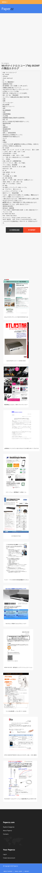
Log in (5, 854)
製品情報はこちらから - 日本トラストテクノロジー (16, 404)
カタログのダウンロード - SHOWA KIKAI (16, 360)
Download (15, 230)
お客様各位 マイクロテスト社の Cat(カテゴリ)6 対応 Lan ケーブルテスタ (21, 448)
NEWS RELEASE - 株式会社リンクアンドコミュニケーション (18, 667)
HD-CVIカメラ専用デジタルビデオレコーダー (16, 623)
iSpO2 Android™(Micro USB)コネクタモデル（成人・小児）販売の (20, 755)
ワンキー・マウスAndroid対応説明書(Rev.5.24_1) (16, 579)
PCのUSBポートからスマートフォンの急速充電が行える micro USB (20, 798)
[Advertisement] (21, 38)
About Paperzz (7, 830)
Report (32, 230)
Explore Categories (8, 827)
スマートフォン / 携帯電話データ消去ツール (16, 492)
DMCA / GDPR (18, 871)
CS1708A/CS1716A (16, 536)
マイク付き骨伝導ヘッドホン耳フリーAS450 (16, 711)
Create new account (9, 858)
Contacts (5, 834)
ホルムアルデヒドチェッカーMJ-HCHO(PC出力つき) (16, 317)
